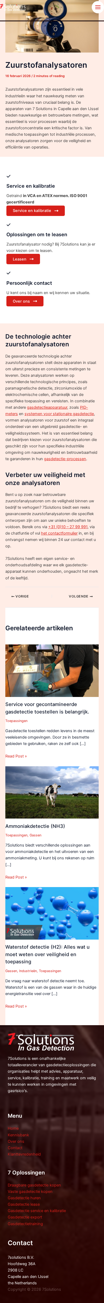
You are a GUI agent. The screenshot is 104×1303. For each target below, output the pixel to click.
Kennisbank (18, 1135)
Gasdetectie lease (24, 1204)
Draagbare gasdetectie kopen (34, 1185)
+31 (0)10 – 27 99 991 (67, 526)
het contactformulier (59, 533)
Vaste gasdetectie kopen (30, 1191)
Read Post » (16, 756)
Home (13, 1128)
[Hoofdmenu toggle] (98, 7)
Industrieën (28, 971)
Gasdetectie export (25, 1217)
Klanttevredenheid (24, 1154)
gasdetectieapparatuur (47, 407)
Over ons (16, 1141)
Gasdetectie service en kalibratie (37, 1210)
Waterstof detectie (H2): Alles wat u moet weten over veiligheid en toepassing (47, 954)
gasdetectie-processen (65, 458)
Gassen (35, 835)
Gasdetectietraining (25, 1223)
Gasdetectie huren (24, 1198)
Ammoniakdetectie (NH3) (35, 826)
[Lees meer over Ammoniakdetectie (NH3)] (52, 792)
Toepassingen (16, 721)
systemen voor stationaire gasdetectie (59, 413)
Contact (15, 1147)
